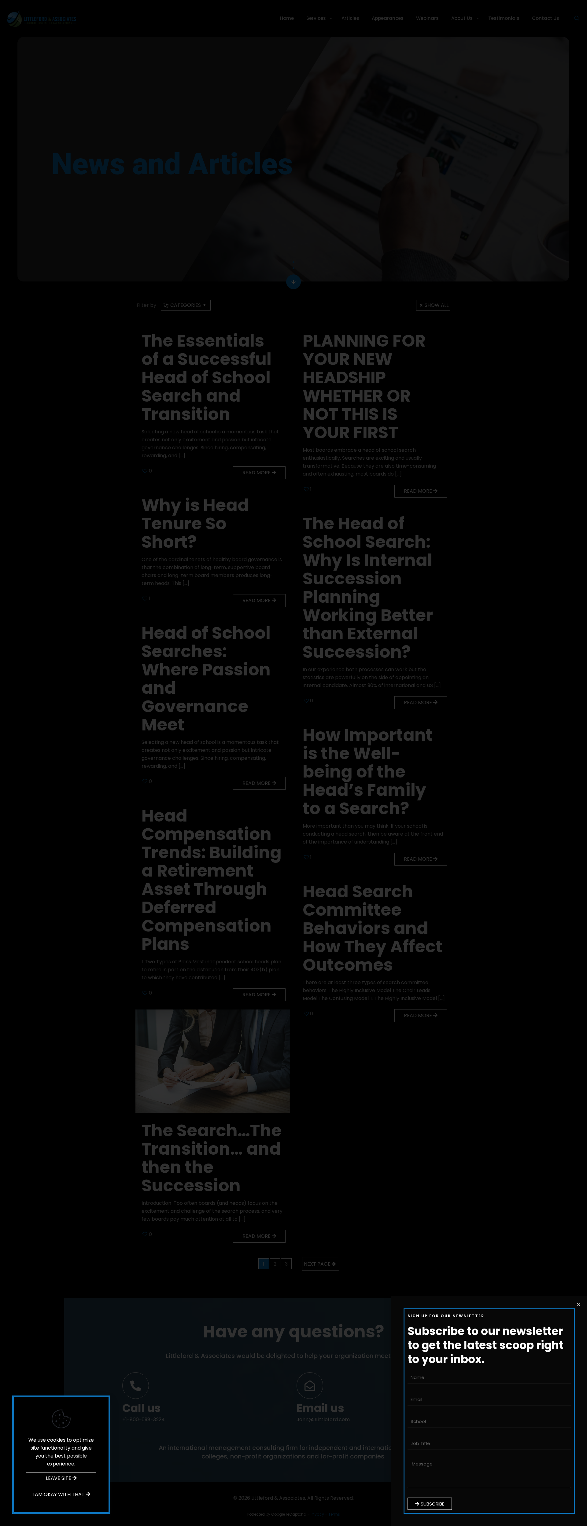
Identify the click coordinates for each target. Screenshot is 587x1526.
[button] (578, 1304)
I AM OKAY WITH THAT (59, 1494)
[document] (293, 763)
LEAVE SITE (59, 1478)
